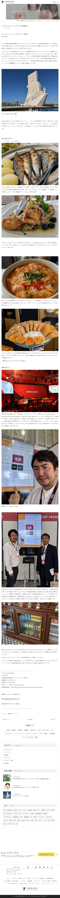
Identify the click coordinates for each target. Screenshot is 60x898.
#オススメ (28, 733)
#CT (52, 730)
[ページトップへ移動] (57, 854)
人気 (38, 810)
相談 (36, 820)
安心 (17, 823)
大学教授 (43, 810)
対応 (49, 820)
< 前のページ (6, 719)
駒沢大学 (23, 820)
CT (31, 817)
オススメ (6, 820)
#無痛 (8, 730)
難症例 (32, 813)
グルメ (24, 810)
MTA (21, 817)
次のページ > (54, 719)
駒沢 (5, 810)
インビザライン (11, 823)
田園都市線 (26, 817)
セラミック (15, 713)
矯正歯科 (6, 763)
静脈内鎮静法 (38, 813)
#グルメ (35, 733)
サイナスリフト (17, 813)
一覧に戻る (30, 719)
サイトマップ (50, 883)
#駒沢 (36, 737)
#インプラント (19, 733)
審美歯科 (10, 713)
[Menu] (57, 2)
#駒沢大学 (33, 730)
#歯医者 (26, 730)
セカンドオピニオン (8, 813)
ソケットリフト (25, 813)
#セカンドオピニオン (44, 730)
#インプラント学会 (27, 737)
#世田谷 (13, 730)
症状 (5, 823)
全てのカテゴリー (8, 749)
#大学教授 (52, 733)
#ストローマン (9, 733)
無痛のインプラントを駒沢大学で (11, 694)
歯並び (53, 820)
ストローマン (49, 817)
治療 (32, 820)
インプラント (5, 713)
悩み (28, 820)
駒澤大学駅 (10, 810)
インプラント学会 (50, 810)
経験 (19, 820)
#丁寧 (40, 733)
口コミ (20, 810)
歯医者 (35, 817)
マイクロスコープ (7, 817)
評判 (15, 820)
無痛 (35, 810)
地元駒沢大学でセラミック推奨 (10, 704)
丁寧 (45, 820)
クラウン (40, 820)
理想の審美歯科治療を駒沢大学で (11, 699)
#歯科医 (20, 730)
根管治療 (45, 813)
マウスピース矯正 (8, 760)
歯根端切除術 (16, 817)
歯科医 (15, 810)
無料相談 (30, 810)
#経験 (45, 733)
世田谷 (10, 820)
